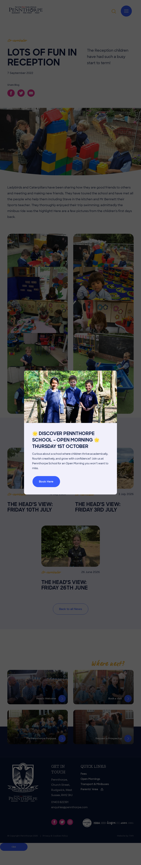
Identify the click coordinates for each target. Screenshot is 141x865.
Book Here (46, 481)
